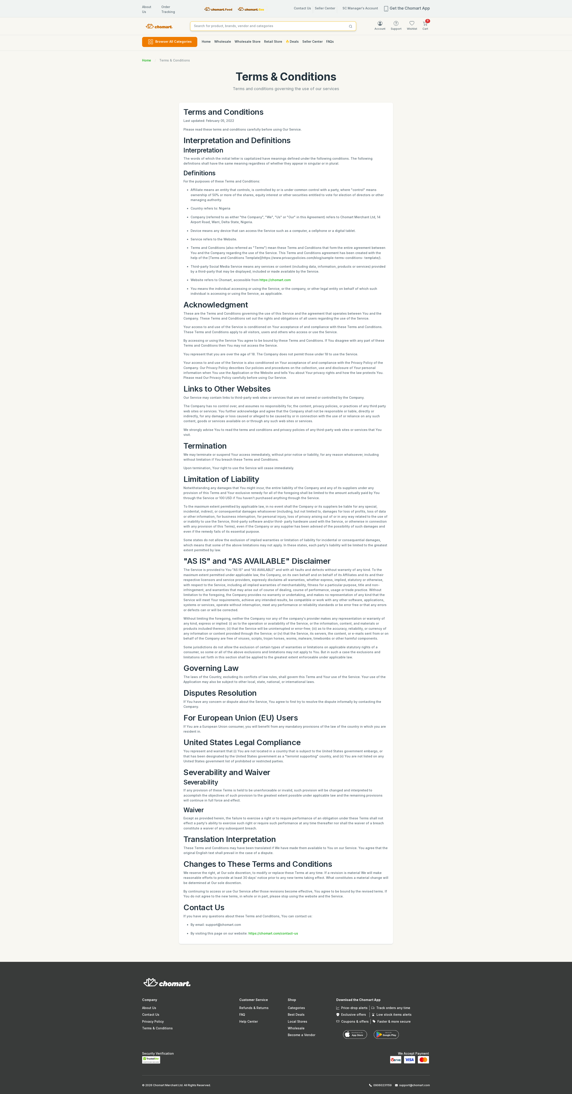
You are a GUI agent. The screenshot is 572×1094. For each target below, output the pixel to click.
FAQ (242, 1014)
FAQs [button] (330, 41)
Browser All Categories (173, 41)
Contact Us (302, 8)
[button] (425, 25)
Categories (296, 1008)
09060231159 (382, 1085)
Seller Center (325, 8)
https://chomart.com (275, 280)
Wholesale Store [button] (248, 41)
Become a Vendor (301, 1035)
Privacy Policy (153, 1021)
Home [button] (206, 41)
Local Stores (297, 1021)
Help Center (248, 1021)
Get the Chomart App (409, 8)
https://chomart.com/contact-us (273, 933)
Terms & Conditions (157, 1028)
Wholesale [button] (222, 41)
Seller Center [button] (312, 41)
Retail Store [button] (273, 41)
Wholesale (296, 1028)
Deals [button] (294, 41)
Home (146, 60)
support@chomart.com (414, 1085)
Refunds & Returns (254, 1008)
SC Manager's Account (360, 8)
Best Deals (296, 1014)
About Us (149, 1008)
